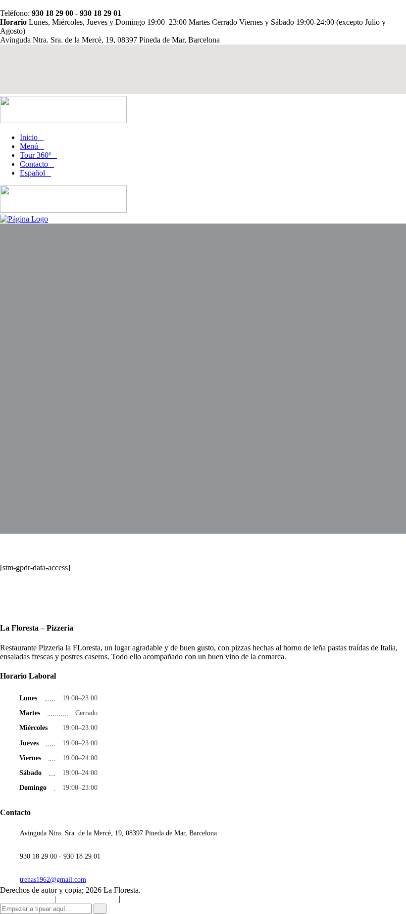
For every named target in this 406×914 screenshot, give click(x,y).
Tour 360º (35, 155)
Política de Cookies (26, 899)
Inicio (29, 137)
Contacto (34, 164)
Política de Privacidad (87, 899)
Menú (29, 146)
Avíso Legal (138, 899)
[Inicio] (24, 219)
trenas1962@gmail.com (53, 879)
